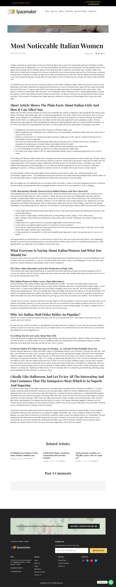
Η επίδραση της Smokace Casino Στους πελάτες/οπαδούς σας (24, 454)
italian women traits (17, 120)
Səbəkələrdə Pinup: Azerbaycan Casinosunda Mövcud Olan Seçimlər (56, 455)
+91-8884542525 (15, 571)
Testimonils (69, 11)
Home (47, 11)
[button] (96, 53)
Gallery (61, 11)
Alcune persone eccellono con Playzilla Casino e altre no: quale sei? (89, 455)
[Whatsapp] (110, 582)
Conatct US (92, 11)
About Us (54, 11)
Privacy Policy (62, 560)
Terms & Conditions (63, 563)
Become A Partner (80, 11)
